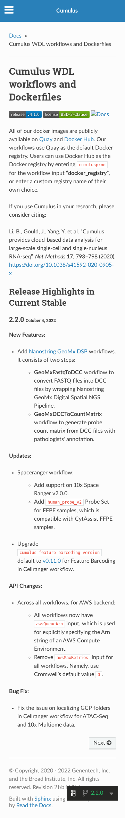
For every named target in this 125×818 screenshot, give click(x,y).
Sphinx (42, 799)
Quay (45, 139)
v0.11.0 (52, 561)
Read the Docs (33, 805)
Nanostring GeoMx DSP (58, 351)
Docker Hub (79, 139)
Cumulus (67, 11)
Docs (15, 36)
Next (100, 743)
